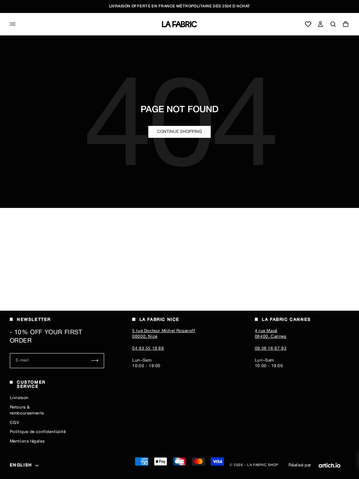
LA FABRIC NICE (160, 320)
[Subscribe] (94, 361)
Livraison (19, 398)
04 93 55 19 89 (148, 348)
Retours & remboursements (27, 410)
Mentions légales (27, 441)
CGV (14, 423)
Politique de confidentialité (38, 432)
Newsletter (34, 320)
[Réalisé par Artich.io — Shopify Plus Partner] (329, 465)
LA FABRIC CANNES (286, 320)
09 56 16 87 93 (270, 348)
